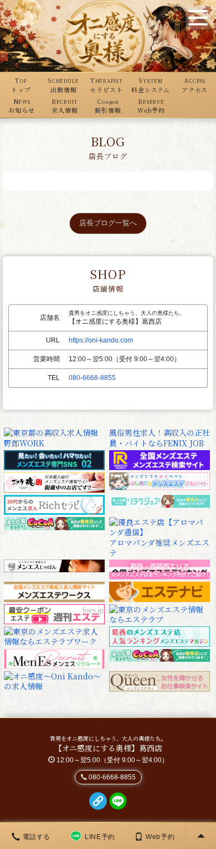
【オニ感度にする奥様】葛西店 (108, 747)
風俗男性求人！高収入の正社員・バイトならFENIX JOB (159, 437)
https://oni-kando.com (101, 340)
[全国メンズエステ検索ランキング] (159, 459)
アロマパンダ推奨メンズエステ (159, 547)
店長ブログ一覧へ (108, 223)
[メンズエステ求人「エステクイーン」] (159, 679)
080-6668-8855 (92, 378)
